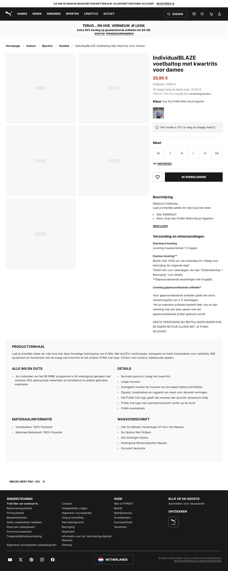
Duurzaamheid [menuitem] (123, 522)
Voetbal (64, 45)
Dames (31, 45)
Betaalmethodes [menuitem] (17, 517)
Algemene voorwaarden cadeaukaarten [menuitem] (31, 545)
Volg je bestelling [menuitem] (72, 517)
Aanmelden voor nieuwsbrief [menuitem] (186, 503)
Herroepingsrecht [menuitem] (73, 522)
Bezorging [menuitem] (68, 527)
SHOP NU (99, 33)
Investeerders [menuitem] (122, 517)
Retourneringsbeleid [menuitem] (19, 508)
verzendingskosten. (200, 93)
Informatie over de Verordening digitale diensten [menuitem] (86, 538)
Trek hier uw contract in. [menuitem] (23, 503)
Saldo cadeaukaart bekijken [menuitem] (24, 522)
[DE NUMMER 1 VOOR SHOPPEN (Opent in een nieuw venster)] (173, 522)
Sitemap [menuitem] (67, 545)
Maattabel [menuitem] (68, 531)
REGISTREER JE (165, 3)
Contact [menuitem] (67, 503)
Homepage (13, 45)
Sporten (47, 45)
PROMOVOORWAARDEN (120, 33)
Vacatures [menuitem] (120, 527)
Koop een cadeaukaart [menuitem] (21, 527)
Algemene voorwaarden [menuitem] (77, 513)
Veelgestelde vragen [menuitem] (74, 508)
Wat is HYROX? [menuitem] (123, 503)
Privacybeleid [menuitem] (15, 513)
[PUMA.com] (8, 14)
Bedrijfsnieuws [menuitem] (123, 513)
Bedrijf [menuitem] (118, 508)
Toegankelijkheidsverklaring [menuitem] (24, 536)
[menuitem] (22, 14)
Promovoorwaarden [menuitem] (19, 531)
